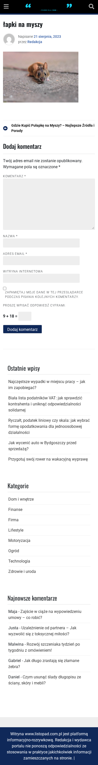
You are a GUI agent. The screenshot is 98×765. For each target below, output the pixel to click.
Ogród (13, 550)
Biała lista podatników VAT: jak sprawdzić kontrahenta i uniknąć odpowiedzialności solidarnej (45, 404)
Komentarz (14, 176)
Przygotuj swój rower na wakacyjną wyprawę (48, 459)
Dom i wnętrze (21, 499)
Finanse (15, 509)
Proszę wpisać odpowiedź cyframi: (34, 305)
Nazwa (10, 236)
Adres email (15, 254)
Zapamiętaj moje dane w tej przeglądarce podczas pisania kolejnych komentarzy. (44, 295)
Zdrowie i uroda (22, 571)
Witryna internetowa (23, 271)
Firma (13, 519)
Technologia (19, 561)
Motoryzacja (19, 540)
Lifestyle (15, 530)
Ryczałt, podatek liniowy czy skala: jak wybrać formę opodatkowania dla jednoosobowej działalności (49, 426)
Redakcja (34, 42)
